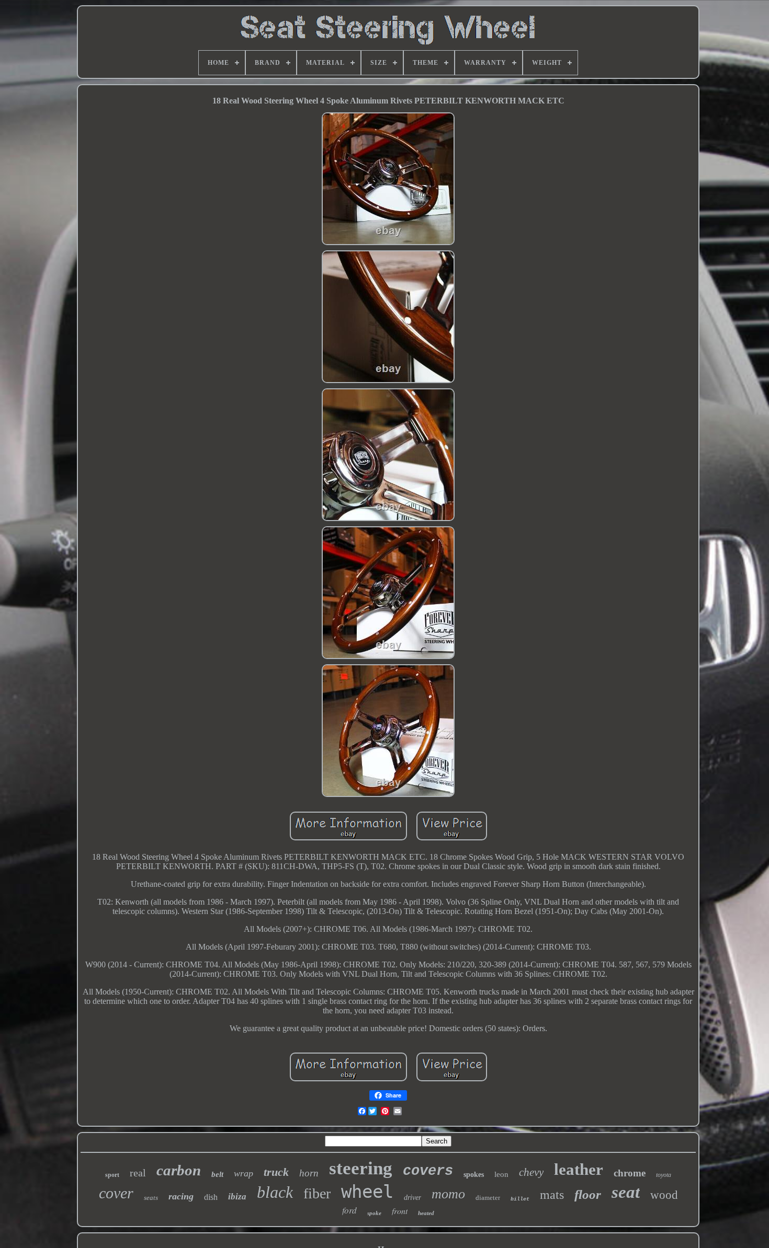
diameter (488, 1197)
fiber (317, 1193)
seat (626, 1192)
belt (217, 1174)
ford (349, 1210)
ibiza (237, 1196)
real (138, 1172)
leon (501, 1174)
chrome (630, 1173)
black (275, 1192)
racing (181, 1196)
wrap (243, 1173)
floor (587, 1194)
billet (520, 1199)
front (400, 1210)
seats (151, 1197)
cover (116, 1192)
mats (552, 1194)
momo (448, 1193)
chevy (531, 1172)
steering (360, 1168)
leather (578, 1169)
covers (428, 1171)
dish (211, 1197)
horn (309, 1173)
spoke (374, 1213)
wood (664, 1194)
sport (112, 1174)
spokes (473, 1174)
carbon (178, 1170)
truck (276, 1171)
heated (426, 1213)
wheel (367, 1191)
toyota (663, 1174)
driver (412, 1197)
